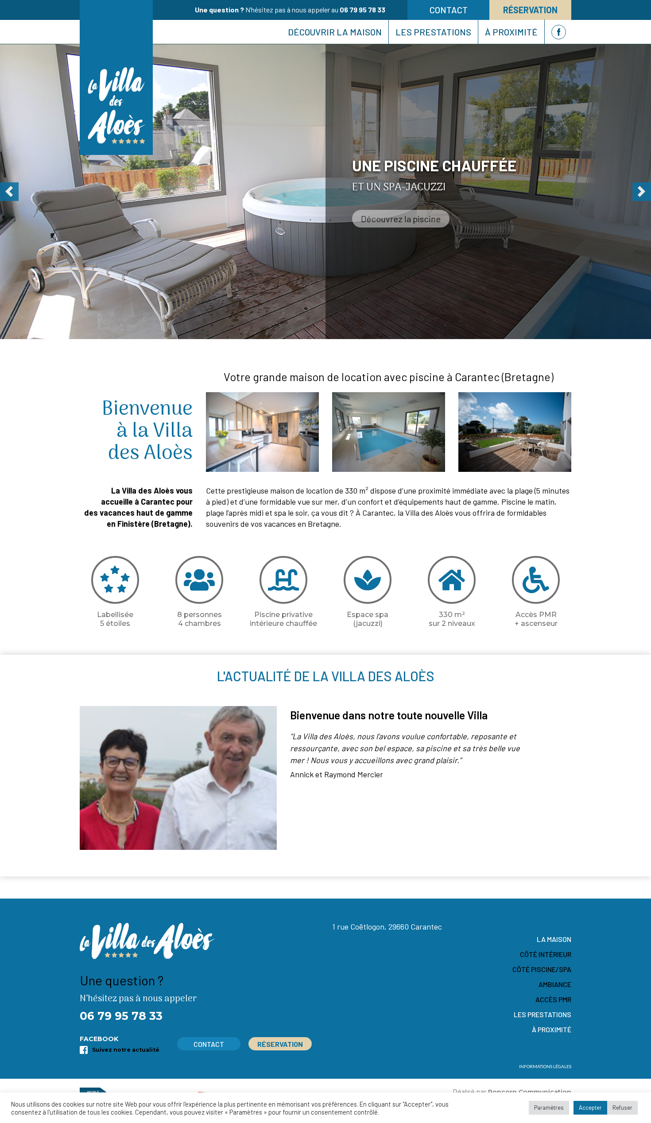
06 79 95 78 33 (362, 9)
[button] (9, 191)
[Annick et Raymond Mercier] (178, 778)
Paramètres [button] (549, 1107)
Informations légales (545, 1066)
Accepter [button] (590, 1107)
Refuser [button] (622, 1107)
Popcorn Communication (529, 1092)
